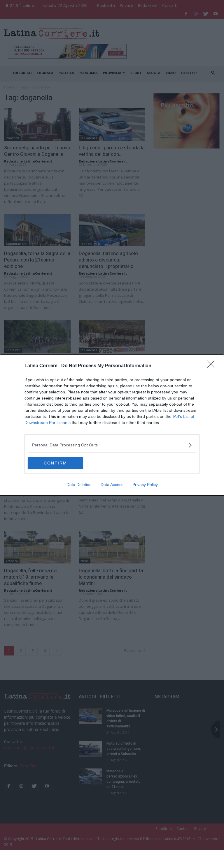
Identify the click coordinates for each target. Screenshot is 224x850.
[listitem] (112, 445)
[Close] (212, 366)
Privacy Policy (145, 484)
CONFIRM (55, 463)
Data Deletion (79, 484)
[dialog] (112, 425)
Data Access (112, 484)
